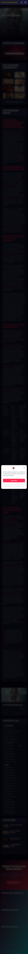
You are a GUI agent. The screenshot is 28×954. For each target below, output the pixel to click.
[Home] (9, 2)
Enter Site (14, 480)
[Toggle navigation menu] (25, 2)
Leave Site (14, 485)
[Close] (24, 467)
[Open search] (21, 2)
